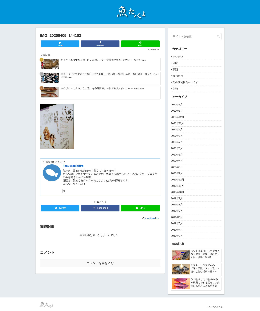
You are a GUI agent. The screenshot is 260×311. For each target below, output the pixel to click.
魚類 (175, 88)
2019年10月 (177, 192)
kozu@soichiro (73, 165)
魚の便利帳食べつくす (185, 82)
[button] (218, 36)
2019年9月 (177, 198)
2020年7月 (177, 142)
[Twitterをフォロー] (64, 191)
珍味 (175, 63)
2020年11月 (177, 123)
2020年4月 (177, 160)
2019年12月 (177, 179)
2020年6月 (177, 148)
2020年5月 (177, 154)
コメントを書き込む (100, 263)
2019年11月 (177, 186)
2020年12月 (177, 117)
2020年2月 (177, 173)
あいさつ (178, 56)
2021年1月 (177, 110)
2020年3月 (177, 167)
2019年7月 (177, 210)
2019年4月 (177, 229)
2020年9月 (177, 129)
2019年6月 (177, 217)
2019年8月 (177, 204)
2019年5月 (177, 223)
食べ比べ (178, 75)
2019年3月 (177, 235)
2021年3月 (177, 104)
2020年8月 (177, 135)
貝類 (175, 69)
